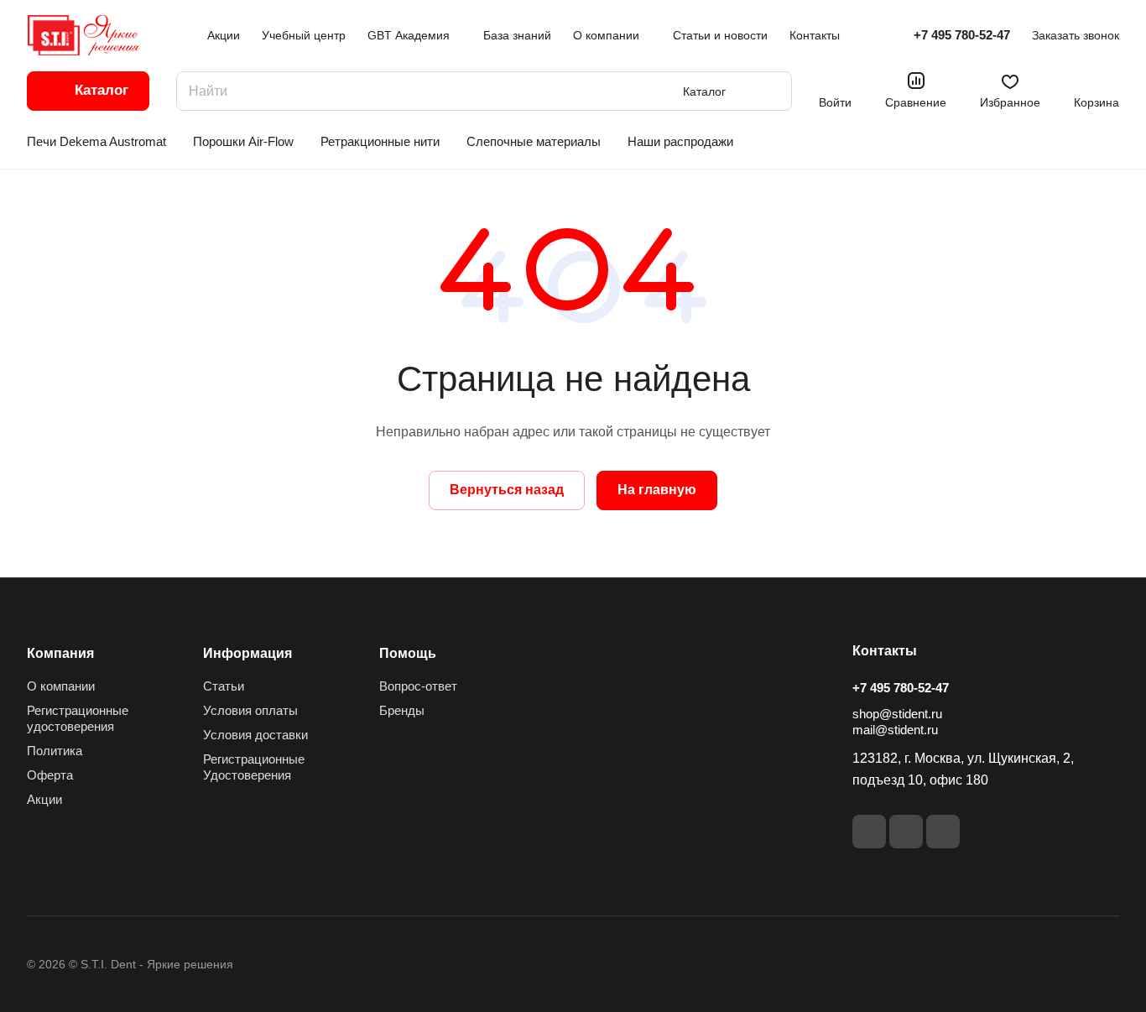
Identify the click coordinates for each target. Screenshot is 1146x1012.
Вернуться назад (507, 490)
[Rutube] (906, 831)
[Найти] (771, 91)
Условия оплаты (250, 710)
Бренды (402, 710)
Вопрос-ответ (418, 686)
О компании (61, 686)
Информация (247, 653)
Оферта (50, 775)
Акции (44, 799)
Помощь (407, 653)
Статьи (223, 686)
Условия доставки (255, 735)
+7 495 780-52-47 (962, 35)
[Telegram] (943, 831)
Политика (54, 750)
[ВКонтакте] (869, 831)
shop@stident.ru (897, 714)
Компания (60, 653)
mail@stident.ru (895, 729)
